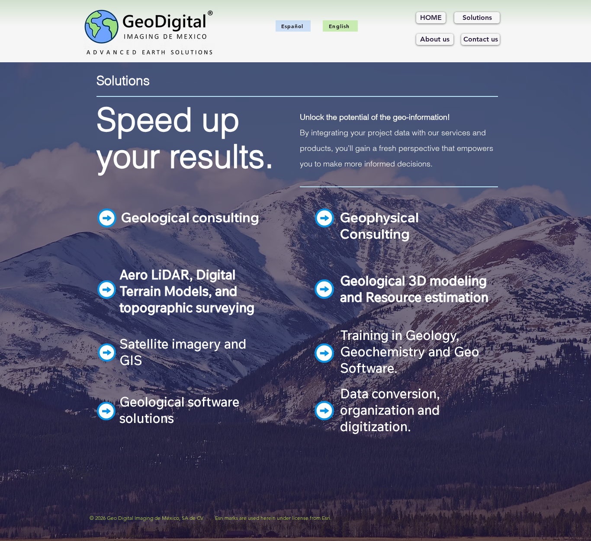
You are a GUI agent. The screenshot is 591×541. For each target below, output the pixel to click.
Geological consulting (190, 217)
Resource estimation (427, 297)
